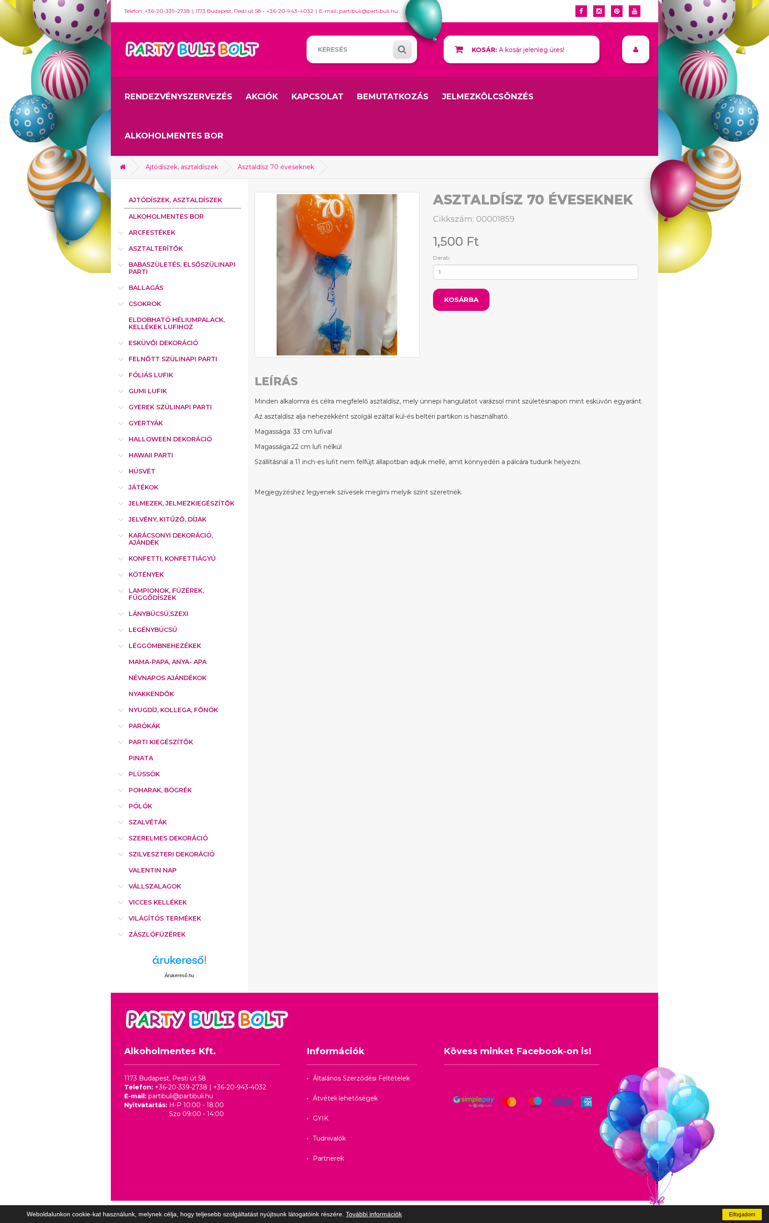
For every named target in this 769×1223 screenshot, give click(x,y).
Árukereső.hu (179, 975)
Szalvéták (148, 822)
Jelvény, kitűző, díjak (167, 519)
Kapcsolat (317, 97)
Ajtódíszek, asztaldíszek (182, 167)
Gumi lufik (148, 391)
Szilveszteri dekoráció (172, 854)
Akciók (262, 97)
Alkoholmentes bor (174, 136)
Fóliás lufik (151, 375)
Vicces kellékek (158, 902)
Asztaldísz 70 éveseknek (276, 167)
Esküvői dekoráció (163, 343)
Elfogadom (742, 1214)
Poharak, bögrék (160, 790)
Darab (441, 257)
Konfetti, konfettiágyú (172, 558)
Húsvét (142, 471)
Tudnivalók (329, 1138)
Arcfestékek (152, 232)
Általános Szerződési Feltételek (361, 1078)
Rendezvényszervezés (178, 97)
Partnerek (328, 1158)
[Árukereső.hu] (179, 963)
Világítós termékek (165, 918)
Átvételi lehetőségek (345, 1098)
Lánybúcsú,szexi (158, 614)
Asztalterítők (156, 249)
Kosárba (461, 299)
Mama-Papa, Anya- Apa (167, 662)
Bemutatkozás (393, 97)
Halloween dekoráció (170, 439)
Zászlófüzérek (157, 934)
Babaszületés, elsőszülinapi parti (182, 268)
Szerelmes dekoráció (168, 838)
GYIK (320, 1118)
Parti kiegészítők (161, 742)
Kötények (146, 575)
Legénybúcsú (153, 630)
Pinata (141, 758)
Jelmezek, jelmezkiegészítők (182, 503)
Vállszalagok (155, 886)
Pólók (140, 806)
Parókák (144, 726)
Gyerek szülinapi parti (170, 407)
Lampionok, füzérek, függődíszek (166, 594)
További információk (374, 1214)
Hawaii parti (151, 455)
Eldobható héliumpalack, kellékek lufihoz (177, 323)
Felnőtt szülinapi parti (173, 359)
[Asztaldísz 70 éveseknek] (337, 275)
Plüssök (144, 774)
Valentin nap (153, 870)
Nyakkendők (151, 694)
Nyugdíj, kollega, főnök (173, 710)
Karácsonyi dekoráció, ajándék (171, 538)
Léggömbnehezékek (165, 646)
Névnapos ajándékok (167, 678)
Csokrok (145, 304)
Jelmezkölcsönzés (488, 97)
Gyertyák (146, 423)
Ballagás (146, 288)
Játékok (143, 487)
